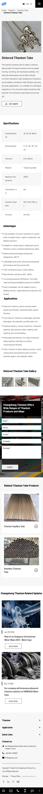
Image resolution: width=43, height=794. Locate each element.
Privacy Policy (16, 776)
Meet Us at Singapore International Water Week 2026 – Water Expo (19, 638)
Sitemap (5, 776)
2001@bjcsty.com (11, 758)
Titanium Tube (22, 10)
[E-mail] (11, 790)
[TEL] (18, 790)
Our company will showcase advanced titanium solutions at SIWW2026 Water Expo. (21, 691)
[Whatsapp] (3, 790)
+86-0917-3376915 (11, 753)
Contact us (7, 741)
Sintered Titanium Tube (13, 12)
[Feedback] (32, 790)
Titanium (11, 10)
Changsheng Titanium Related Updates (21, 593)
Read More (13, 646)
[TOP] (39, 790)
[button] (19, 50)
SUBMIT (10, 467)
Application (7, 727)
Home (4, 10)
